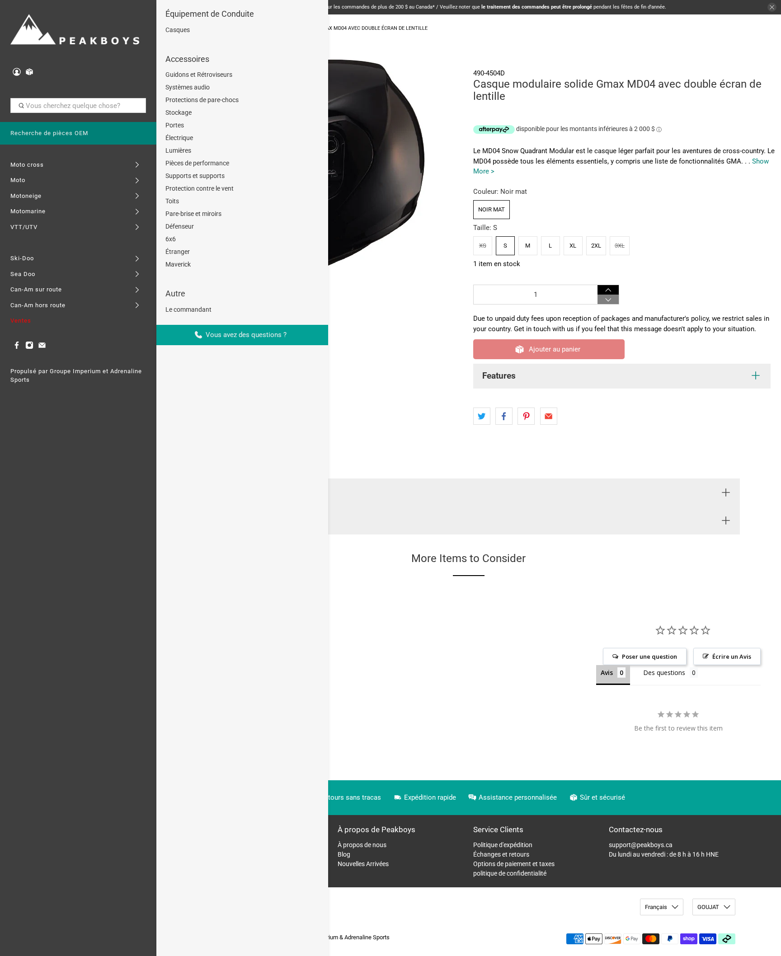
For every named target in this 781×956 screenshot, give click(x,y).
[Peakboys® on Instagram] (29, 347)
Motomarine (28, 211)
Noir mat (491, 209)
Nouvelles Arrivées (363, 863)
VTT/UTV (24, 227)
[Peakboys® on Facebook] (16, 347)
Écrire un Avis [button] (731, 656)
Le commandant (188, 309)
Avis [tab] (607, 672)
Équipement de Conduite (209, 14)
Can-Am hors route (38, 305)
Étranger (177, 251)
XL (572, 245)
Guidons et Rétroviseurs (198, 74)
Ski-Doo (22, 258)
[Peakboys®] (75, 30)
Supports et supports (195, 175)
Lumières (178, 150)
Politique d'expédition (502, 844)
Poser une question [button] (649, 656)
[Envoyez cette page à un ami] (548, 416)
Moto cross (27, 164)
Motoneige (26, 195)
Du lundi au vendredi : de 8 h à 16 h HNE (664, 854)
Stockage (178, 112)
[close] (771, 7)
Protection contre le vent (199, 188)
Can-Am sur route (36, 289)
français (656, 907)
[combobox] (78, 105)
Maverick (178, 264)
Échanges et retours (501, 854)
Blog (344, 854)
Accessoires (187, 59)
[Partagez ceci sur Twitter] (481, 416)
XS (482, 245)
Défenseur (179, 226)
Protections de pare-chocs (202, 99)
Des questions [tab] (664, 672)
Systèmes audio (187, 87)
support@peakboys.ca (641, 844)
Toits (172, 201)
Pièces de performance (197, 163)
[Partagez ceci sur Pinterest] (526, 416)
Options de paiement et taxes (514, 863)
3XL (620, 245)
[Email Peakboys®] (42, 347)
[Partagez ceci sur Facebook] (504, 416)
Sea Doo (22, 274)
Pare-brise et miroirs (193, 213)
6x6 (170, 239)
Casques (177, 29)
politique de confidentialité (509, 873)
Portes (174, 125)
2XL (596, 245)
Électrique (179, 137)
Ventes (20, 320)
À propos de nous (362, 844)
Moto (17, 180)
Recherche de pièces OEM (49, 133)
